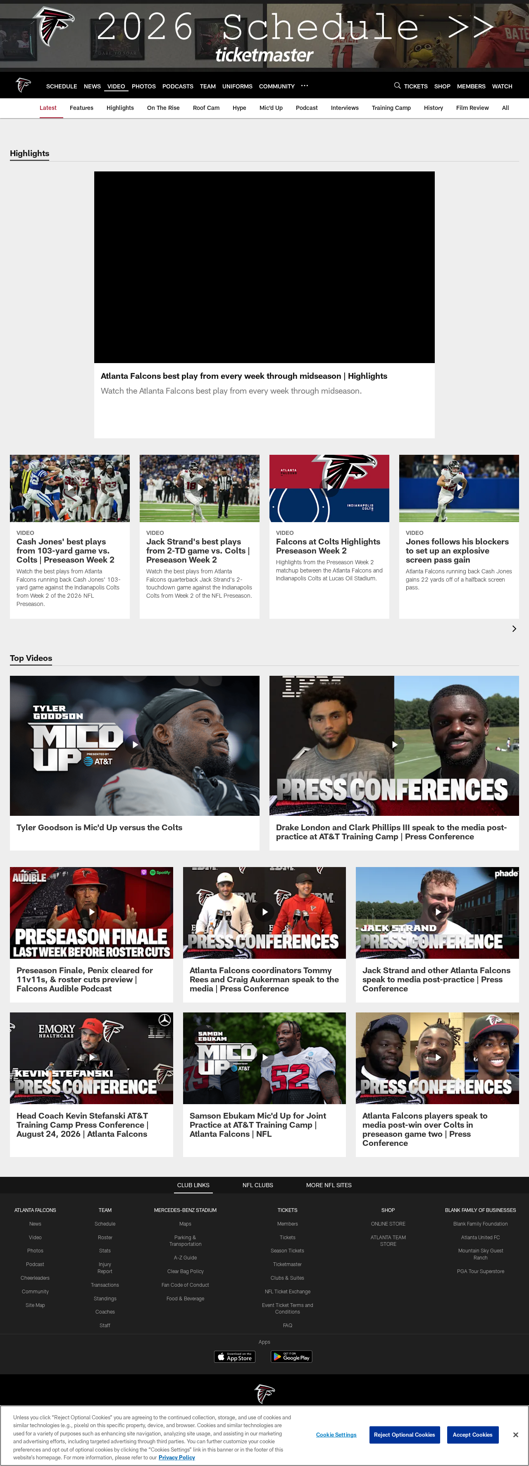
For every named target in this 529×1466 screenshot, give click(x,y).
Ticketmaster (287, 1264)
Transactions (105, 1285)
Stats (105, 1250)
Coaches (105, 1311)
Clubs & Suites (287, 1278)
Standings (105, 1298)
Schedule (105, 1223)
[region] (264, 1435)
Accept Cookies (473, 1434)
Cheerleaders (35, 1278)
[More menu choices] (304, 85)
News (35, 1223)
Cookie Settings (336, 1434)
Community (35, 1291)
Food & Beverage (185, 1298)
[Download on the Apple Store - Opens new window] (235, 1358)
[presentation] (515, 629)
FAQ (287, 1325)
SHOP (388, 1210)
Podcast (35, 1264)
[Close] (516, 1435)
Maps (185, 1223)
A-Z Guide (185, 1257)
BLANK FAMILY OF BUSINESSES (480, 1210)
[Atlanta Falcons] (264, 1395)
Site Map (35, 1305)
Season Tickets (287, 1250)
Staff (105, 1325)
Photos (35, 1250)
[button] (238, 267)
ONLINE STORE (388, 1223)
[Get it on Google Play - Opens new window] (292, 1361)
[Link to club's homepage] (23, 85)
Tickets (287, 1237)
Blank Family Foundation (480, 1223)
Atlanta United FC (480, 1237)
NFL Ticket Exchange (287, 1291)
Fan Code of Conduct (185, 1285)
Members (287, 1223)
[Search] (397, 85)
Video (35, 1237)
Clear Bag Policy (185, 1271)
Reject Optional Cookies (405, 1434)
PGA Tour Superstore (480, 1271)
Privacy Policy (177, 1457)
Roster (105, 1237)
